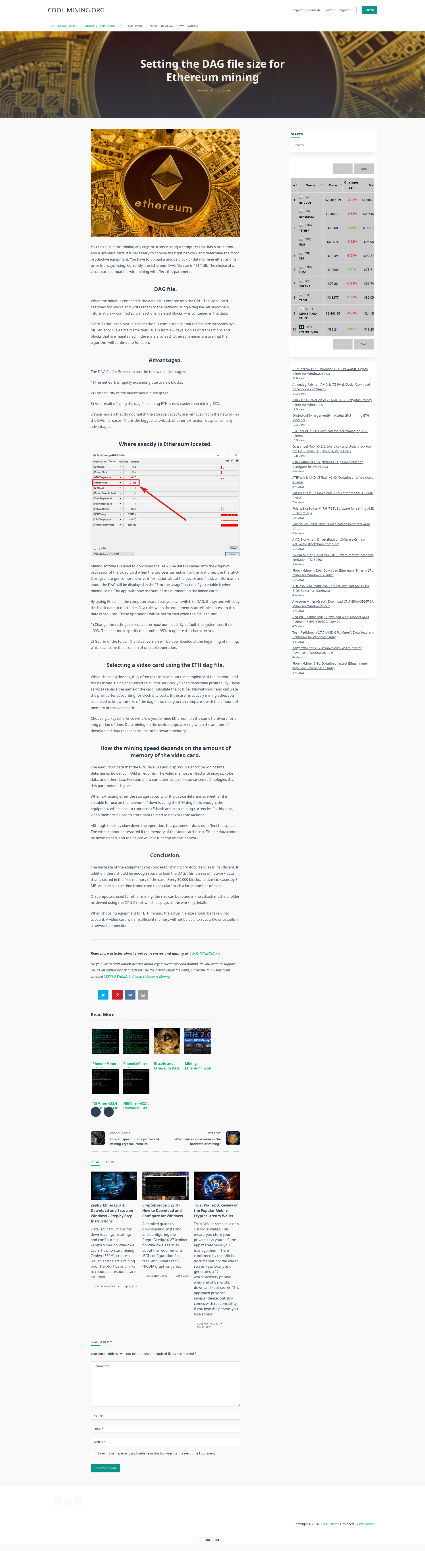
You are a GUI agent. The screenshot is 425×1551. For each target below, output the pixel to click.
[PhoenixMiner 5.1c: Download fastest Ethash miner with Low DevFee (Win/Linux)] (105, 1039)
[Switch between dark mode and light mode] (364, 26)
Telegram (297, 10)
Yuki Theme (331, 1524)
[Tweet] (103, 995)
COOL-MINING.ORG (76, 10)
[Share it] (130, 995)
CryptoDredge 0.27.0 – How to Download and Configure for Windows (162, 1210)
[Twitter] (349, 26)
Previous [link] (342, 168)
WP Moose (366, 1524)
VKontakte (314, 10)
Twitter (329, 10)
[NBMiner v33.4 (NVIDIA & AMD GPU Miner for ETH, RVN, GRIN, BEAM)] (105, 1079)
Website (99, 1442)
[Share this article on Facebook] (96, 1112)
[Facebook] (344, 26)
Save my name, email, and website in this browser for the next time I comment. (157, 1453)
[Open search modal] (369, 26)
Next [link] (364, 168)
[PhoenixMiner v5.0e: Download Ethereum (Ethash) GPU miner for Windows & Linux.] (136, 1039)
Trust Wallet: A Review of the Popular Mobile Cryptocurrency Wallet (216, 1210)
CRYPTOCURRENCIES (63, 26)
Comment (101, 1366)
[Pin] (118, 995)
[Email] (143, 995)
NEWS (154, 26)
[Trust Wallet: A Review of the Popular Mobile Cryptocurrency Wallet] (217, 1186)
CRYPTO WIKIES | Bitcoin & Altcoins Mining (137, 976)
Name (98, 1415)
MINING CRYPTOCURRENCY (102, 26)
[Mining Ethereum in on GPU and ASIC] (197, 1039)
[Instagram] (355, 26)
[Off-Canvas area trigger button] (375, 26)
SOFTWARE (135, 26)
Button (369, 10)
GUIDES (193, 26)
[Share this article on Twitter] (109, 1112)
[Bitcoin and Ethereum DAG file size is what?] (166, 1039)
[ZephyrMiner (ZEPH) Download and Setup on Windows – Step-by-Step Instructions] (114, 1186)
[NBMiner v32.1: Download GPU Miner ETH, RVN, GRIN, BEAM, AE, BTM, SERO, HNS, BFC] (136, 1079)
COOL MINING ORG (104, 1286)
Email (98, 1429)
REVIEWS (167, 26)
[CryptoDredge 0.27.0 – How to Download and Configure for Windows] (165, 1186)
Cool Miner (203, 90)
